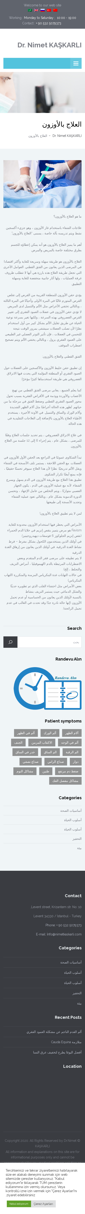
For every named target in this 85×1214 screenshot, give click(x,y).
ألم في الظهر (26, 733)
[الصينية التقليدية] (55, 10)
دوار (75, 761)
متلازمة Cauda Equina (66, 1042)
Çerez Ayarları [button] (43, 1204)
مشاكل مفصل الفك (65, 781)
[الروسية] (43, 10)
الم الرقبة (72, 752)
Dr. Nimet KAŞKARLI (49, 45)
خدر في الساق (25, 752)
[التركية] (49, 10)
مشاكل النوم (25, 771)
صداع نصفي (31, 761)
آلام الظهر (71, 733)
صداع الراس (56, 761)
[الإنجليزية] (36, 10)
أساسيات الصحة (71, 810)
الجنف (18, 742)
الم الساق (50, 752)
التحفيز (77, 838)
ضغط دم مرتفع (68, 771)
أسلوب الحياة (73, 820)
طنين (45, 771)
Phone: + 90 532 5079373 (64, 925)
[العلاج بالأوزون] (42, 184)
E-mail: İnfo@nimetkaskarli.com (59, 934)
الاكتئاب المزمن (42, 742)
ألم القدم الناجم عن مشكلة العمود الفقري (54, 1032)
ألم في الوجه (69, 742)
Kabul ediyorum (19, 1203)
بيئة (79, 848)
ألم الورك (50, 733)
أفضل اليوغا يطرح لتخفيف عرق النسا (57, 1052)
